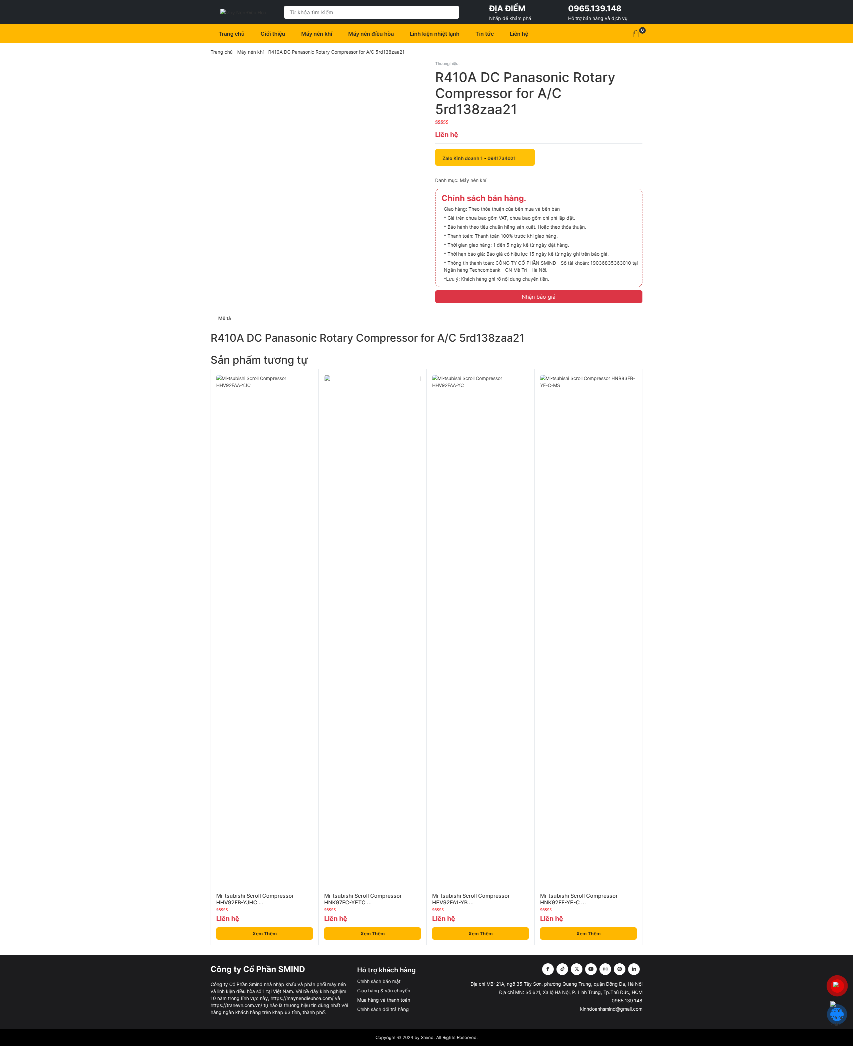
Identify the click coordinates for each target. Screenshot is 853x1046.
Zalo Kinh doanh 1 (462, 158)
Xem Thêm (265, 933)
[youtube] (591, 969)
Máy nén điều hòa (371, 33)
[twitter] (576, 969)
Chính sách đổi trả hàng (383, 1009)
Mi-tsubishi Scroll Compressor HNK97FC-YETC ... (363, 899)
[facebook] (548, 969)
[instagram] (605, 969)
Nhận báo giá (538, 296)
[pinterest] (619, 969)
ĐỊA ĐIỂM (507, 8)
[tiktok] (562, 969)
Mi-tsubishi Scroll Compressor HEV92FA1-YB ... (471, 899)
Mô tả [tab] (224, 318)
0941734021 (501, 158)
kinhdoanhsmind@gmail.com (611, 1009)
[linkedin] (634, 969)
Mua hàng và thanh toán (383, 1000)
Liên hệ (519, 33)
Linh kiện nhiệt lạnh (434, 33)
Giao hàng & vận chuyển (383, 990)
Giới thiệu (273, 33)
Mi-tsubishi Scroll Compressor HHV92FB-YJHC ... (255, 899)
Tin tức (484, 33)
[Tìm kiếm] (451, 12)
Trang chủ (232, 33)
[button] (635, 33)
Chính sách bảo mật (379, 981)
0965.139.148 (594, 8)
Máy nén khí (316, 33)
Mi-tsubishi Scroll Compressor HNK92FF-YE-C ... (579, 899)
